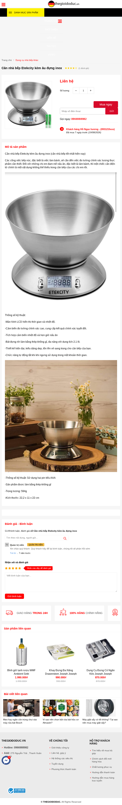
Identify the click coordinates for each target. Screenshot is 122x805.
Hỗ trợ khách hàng (100, 742)
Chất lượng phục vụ (102, 767)
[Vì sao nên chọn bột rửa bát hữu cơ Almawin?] (61, 708)
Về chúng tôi (58, 740)
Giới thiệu (51, 29)
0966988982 (79, 119)
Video (51, 54)
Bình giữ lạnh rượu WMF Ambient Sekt (21, 672)
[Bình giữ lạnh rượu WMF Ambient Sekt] (21, 652)
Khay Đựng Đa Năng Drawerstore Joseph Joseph (61, 672)
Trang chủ (51, 21)
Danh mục (26, 12)
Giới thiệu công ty (60, 747)
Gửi (112, 111)
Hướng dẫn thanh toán (103, 772)
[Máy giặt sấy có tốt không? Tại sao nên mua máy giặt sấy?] (100, 708)
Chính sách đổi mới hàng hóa (102, 760)
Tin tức (51, 46)
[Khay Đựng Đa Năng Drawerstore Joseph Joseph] (61, 652)
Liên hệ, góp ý (58, 753)
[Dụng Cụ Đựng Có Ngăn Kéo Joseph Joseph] (100, 652)
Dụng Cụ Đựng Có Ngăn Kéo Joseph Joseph (101, 672)
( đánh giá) (83, 68)
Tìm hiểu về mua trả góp (102, 752)
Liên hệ (51, 37)
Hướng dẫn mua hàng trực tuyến (103, 779)
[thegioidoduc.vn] (64, 7)
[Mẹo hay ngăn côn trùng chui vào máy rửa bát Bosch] (21, 708)
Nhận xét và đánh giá (16, 562)
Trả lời (13, 553)
